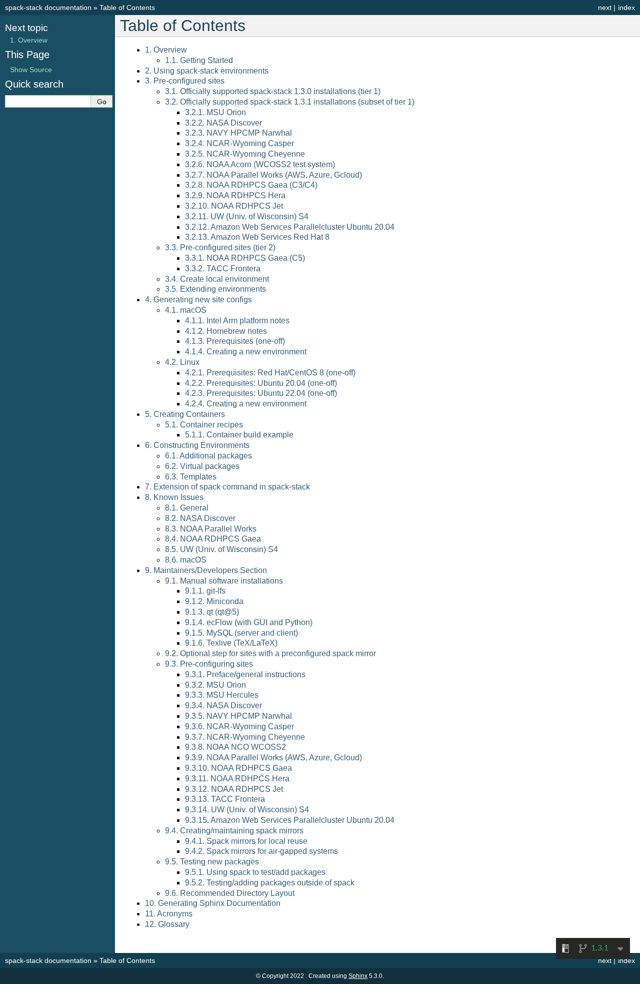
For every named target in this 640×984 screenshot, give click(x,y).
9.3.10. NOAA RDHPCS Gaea (238, 768)
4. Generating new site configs (198, 299)
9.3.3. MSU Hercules (221, 695)
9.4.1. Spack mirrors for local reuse (246, 841)
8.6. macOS (185, 560)
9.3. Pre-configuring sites (209, 664)
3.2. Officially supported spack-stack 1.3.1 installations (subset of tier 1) (289, 102)
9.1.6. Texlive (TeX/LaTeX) (231, 643)
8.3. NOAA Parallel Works (210, 529)
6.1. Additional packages (208, 455)
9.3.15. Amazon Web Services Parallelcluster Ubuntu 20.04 (289, 820)
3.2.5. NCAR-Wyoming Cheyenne (245, 154)
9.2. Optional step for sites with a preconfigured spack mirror (270, 653)
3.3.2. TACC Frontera (222, 268)
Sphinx (358, 975)
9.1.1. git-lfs (205, 591)
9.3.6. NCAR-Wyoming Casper (239, 726)
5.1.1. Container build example (239, 434)
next (605, 8)
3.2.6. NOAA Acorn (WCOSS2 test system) (260, 164)
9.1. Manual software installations (224, 581)
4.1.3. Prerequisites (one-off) (235, 341)
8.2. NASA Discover (200, 518)
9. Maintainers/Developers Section (206, 570)
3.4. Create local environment (217, 279)
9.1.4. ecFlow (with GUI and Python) (248, 622)
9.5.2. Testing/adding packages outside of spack (269, 882)
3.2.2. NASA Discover (223, 123)
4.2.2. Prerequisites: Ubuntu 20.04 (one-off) (261, 383)
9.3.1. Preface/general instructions (245, 674)
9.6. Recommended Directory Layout (229, 893)
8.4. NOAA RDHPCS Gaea (213, 539)
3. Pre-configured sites (184, 81)
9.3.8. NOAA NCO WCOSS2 (235, 747)
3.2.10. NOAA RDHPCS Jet (234, 206)
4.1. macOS (185, 310)
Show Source (31, 70)
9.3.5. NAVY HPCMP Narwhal (238, 716)
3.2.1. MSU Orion (215, 112)
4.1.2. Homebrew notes (226, 331)
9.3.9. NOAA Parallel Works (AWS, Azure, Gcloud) (273, 757)
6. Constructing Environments (197, 445)
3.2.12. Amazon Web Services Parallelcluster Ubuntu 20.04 (289, 227)
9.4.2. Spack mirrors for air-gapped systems (261, 851)
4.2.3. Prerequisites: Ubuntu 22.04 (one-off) (261, 393)
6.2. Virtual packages (202, 466)
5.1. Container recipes (204, 424)
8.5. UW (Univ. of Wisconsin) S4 (221, 549)
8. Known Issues (174, 497)
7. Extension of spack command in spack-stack (227, 486)
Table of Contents (127, 8)
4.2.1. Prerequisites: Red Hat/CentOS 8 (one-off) (270, 372)
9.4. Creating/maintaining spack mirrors (234, 830)
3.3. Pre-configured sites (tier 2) (220, 247)
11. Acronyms (168, 913)
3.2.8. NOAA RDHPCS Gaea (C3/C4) (251, 185)
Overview (29, 40)
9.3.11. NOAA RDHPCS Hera (237, 778)
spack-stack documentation (48, 8)
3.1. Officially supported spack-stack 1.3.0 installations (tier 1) (272, 91)
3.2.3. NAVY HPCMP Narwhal (238, 133)
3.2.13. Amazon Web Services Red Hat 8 (257, 237)
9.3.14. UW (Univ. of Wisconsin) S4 (247, 809)
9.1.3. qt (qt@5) (212, 612)
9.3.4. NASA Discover (223, 705)
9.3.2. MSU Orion (215, 685)
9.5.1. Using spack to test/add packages (255, 872)
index (626, 8)
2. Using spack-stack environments (206, 71)
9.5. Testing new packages (212, 861)
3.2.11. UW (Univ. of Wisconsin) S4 (246, 216)
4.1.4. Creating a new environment (245, 351)
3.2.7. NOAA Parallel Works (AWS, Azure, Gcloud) (273, 175)
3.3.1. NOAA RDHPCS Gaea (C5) (245, 258)
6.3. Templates (190, 476)
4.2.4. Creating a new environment (245, 403)
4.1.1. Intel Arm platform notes (237, 320)
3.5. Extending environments (215, 289)
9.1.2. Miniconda (214, 601)
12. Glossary (167, 924)
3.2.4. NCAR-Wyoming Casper (239, 143)
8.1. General (186, 508)
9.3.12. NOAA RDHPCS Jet (234, 789)
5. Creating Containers (185, 414)
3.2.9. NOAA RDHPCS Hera (235, 195)
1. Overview (166, 50)
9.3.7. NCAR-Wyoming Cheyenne (245, 737)
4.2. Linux (182, 362)
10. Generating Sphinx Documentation (212, 903)
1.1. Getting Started (199, 60)
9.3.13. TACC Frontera (225, 799)
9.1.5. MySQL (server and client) (241, 633)
